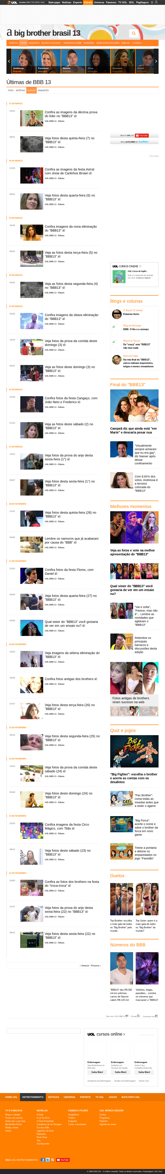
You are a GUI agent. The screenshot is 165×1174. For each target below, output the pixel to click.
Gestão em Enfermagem (125, 1081)
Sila (38, 1140)
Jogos (113, 1097)
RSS (52, 1160)
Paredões (89, 43)
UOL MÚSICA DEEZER (111, 1110)
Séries (8, 1131)
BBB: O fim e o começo (136, 329)
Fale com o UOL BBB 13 (115, 1016)
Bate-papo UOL (131, 1097)
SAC (43, 2)
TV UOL (122, 2)
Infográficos (73, 1114)
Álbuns (31, 90)
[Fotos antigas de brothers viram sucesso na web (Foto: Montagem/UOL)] (134, 715)
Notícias (66, 2)
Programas (105, 1118)
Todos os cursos (147, 1035)
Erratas (134, 1016)
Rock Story (42, 1137)
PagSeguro (142, 2)
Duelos (125, 43)
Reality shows (11, 1127)
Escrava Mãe (43, 1127)
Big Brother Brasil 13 (47, 33)
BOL (131, 2)
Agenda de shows (108, 1124)
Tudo (10, 90)
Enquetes (34, 43)
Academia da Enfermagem (99, 1081)
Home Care (144, 1081)
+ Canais (136, 43)
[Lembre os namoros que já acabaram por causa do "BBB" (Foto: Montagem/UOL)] (124, 715)
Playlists (104, 1121)
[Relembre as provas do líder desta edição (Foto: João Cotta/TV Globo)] (153, 715)
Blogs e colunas (12, 1114)
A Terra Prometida (45, 1121)
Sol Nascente (43, 1143)
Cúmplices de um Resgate (49, 1124)
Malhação (41, 1134)
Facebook (43, 1160)
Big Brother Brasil (13, 1124)
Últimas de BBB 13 (28, 82)
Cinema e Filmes (78, 1110)
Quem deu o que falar (15, 1121)
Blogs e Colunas (51, 43)
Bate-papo (54, 2)
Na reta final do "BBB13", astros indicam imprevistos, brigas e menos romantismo (138, 363)
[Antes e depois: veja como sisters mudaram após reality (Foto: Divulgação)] (115, 715)
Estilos (103, 1114)
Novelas (42, 1110)
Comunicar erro (149, 1016)
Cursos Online (129, 266)
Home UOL (11, 1097)
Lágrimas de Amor (45, 1131)
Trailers (71, 1118)
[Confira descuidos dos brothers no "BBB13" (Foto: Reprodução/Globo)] (144, 715)
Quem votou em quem (108, 43)
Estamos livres (131, 314)
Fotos (23, 43)
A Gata (40, 1114)
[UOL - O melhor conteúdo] (11, 3)
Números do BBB (72, 43)
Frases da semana (14, 1118)
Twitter (48, 1160)
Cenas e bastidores (77, 1124)
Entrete (88, 2)
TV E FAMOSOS (13, 1110)
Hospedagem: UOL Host (152, 1171)
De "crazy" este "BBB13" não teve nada (136, 346)
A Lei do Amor (43, 1118)
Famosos (111, 2)
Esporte (77, 2)
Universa (99, 2)
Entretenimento (32, 1097)
